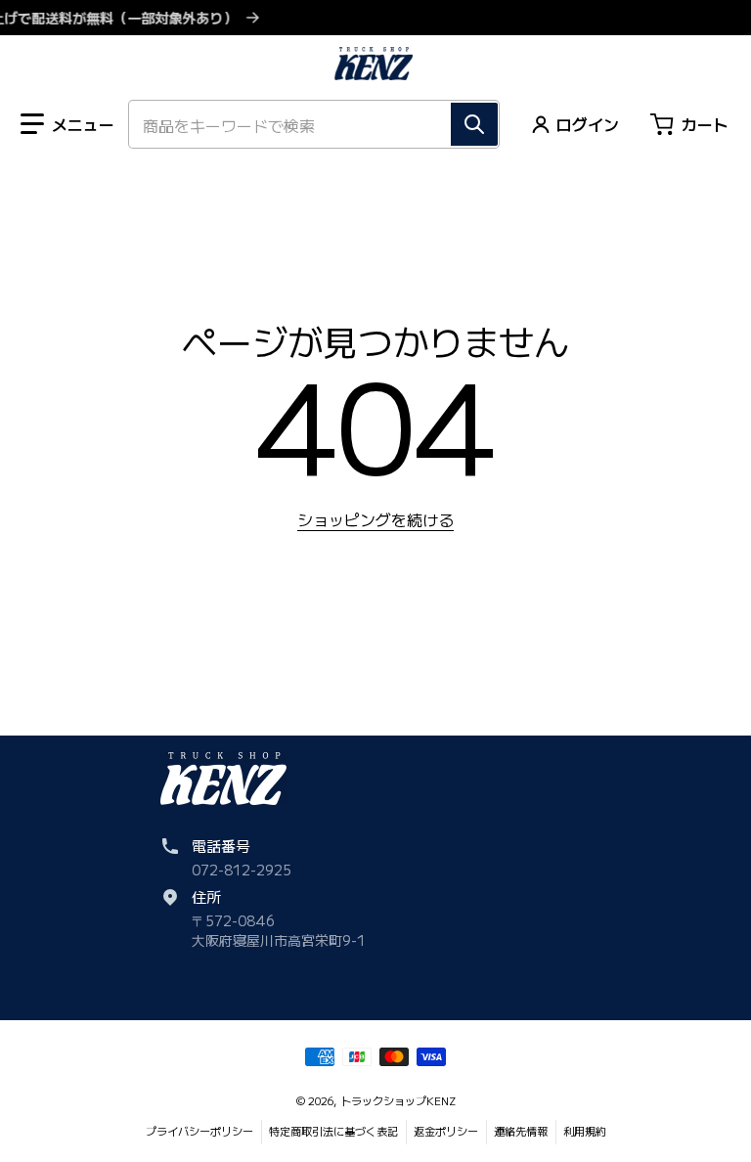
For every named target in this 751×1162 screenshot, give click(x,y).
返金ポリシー (446, 1131)
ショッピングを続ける (375, 519)
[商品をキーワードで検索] (474, 124)
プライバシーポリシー (199, 1131)
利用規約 (584, 1131)
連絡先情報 (521, 1131)
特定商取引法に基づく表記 (333, 1131)
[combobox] (314, 124)
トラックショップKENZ (398, 1100)
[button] (67, 124)
